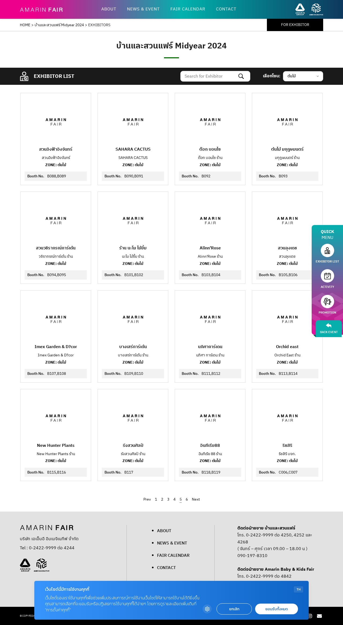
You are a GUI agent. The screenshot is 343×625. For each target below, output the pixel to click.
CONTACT (226, 9)
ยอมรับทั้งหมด (276, 609)
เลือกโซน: (271, 76)
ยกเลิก (234, 609)
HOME (25, 25)
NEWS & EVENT (143, 9)
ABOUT (108, 9)
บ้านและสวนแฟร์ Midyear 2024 (59, 25)
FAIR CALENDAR (187, 9)
